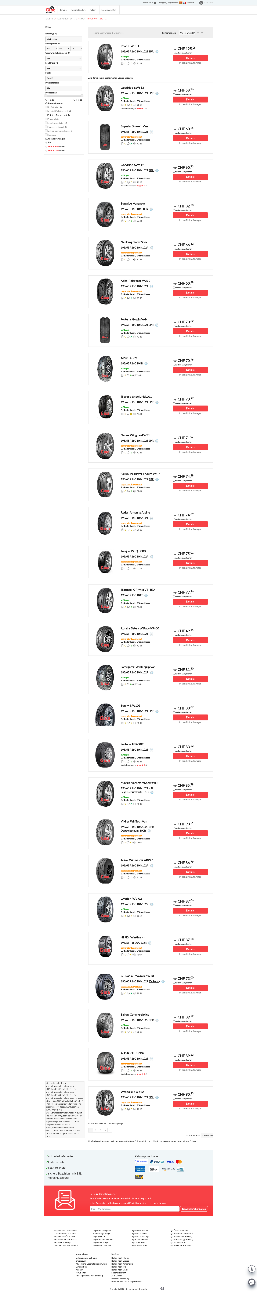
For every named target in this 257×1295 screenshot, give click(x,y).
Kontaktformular (140, 1289)
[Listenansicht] (198, 32)
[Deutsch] (180, 3)
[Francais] (184, 3)
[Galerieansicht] (202, 32)
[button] (252, 1268)
